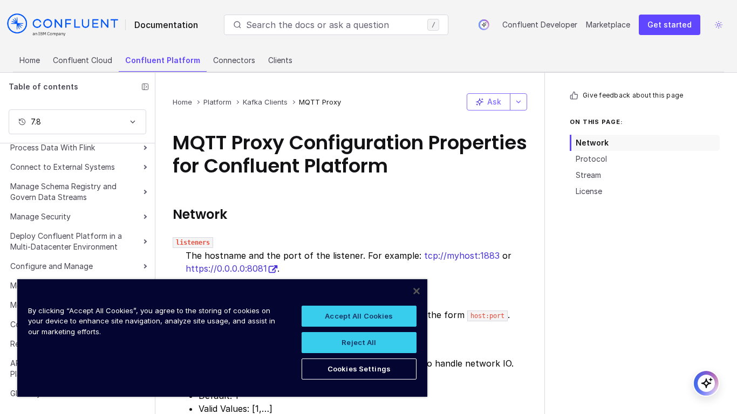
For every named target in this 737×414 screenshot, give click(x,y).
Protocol (591, 158)
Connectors (234, 60)
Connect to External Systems (62, 166)
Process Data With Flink (52, 147)
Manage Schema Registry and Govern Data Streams (63, 192)
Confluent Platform (162, 60)
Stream (588, 175)
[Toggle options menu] (518, 102)
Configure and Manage (51, 266)
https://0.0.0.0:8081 (226, 268)
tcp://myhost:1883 (462, 255)
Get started (669, 24)
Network (592, 142)
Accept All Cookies (359, 316)
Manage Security (40, 216)
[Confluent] (63, 25)
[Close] (416, 291)
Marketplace (608, 24)
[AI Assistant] (484, 24)
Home (29, 60)
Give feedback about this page (633, 95)
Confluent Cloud (82, 60)
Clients (280, 60)
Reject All (359, 342)
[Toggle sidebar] (145, 86)
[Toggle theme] (718, 24)
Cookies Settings (359, 368)
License (589, 191)
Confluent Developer (539, 24)
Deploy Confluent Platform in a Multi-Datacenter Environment (66, 241)
